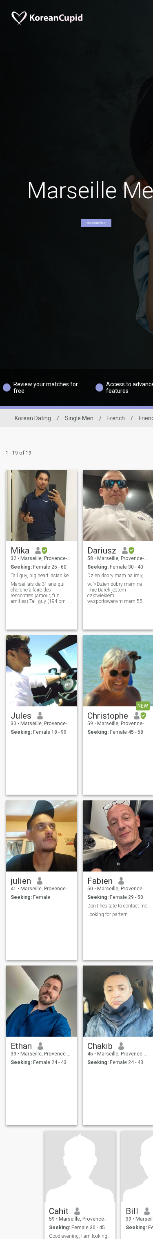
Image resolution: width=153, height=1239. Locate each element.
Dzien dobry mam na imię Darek (118, 575)
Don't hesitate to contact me (117, 906)
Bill (132, 1211)
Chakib (100, 1046)
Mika (20, 551)
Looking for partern (107, 914)
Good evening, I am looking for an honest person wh (80, 1236)
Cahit (59, 1211)
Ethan (21, 1046)
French (116, 418)
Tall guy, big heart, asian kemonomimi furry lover (42, 575)
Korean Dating (33, 418)
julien (21, 881)
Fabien (100, 881)
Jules (21, 716)
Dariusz (101, 551)
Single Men (79, 418)
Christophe (107, 716)
